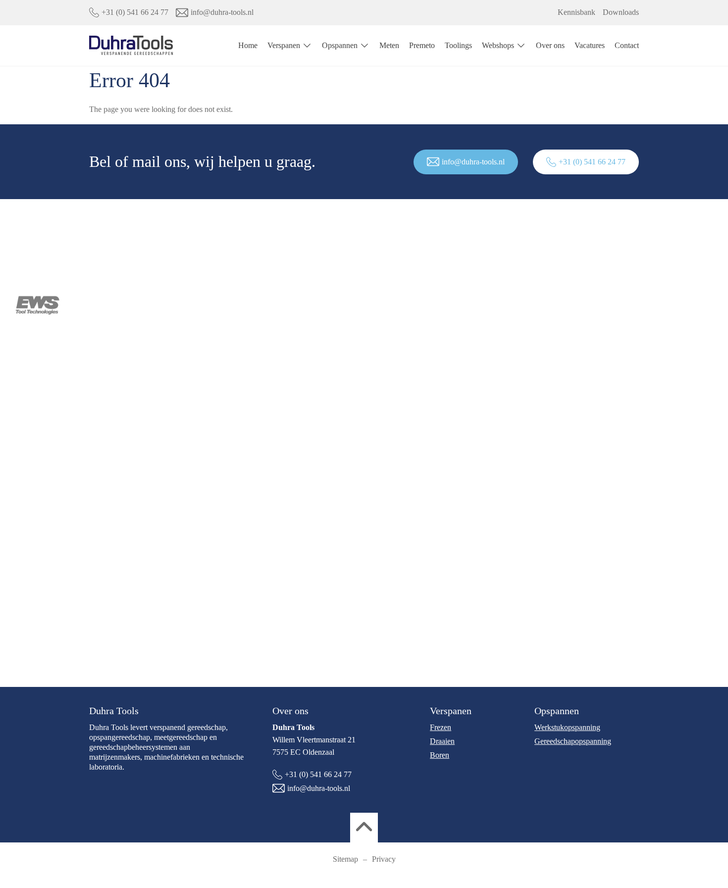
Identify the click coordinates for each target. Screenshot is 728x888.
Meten (389, 45)
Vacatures (589, 45)
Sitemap (345, 859)
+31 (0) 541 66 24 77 (135, 12)
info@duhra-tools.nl (222, 12)
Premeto (422, 45)
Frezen (440, 727)
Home (248, 45)
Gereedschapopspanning (572, 741)
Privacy (384, 859)
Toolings (458, 45)
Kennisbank (576, 12)
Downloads (621, 12)
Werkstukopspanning (567, 727)
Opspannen (340, 45)
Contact (627, 45)
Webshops (498, 45)
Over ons (550, 45)
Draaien (442, 741)
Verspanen (283, 45)
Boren (439, 755)
